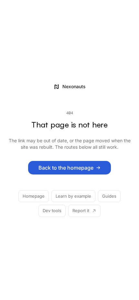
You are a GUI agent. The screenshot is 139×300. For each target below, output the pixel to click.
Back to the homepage (65, 167)
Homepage (34, 196)
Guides (109, 196)
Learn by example (73, 196)
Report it (80, 210)
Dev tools (52, 210)
